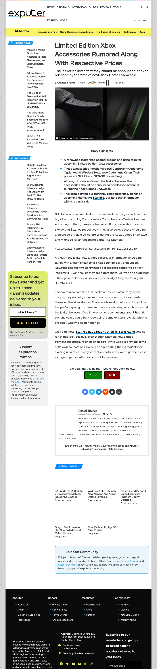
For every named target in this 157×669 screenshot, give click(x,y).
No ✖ (112, 375)
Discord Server (66, 564)
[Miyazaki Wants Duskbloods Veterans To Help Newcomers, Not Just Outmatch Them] (16, 53)
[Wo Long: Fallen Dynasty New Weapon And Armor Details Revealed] (102, 480)
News (50, 7)
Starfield (98, 197)
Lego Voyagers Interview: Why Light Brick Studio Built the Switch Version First (37, 254)
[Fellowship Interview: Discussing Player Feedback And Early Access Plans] (16, 208)
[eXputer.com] (27, 14)
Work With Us (128, 619)
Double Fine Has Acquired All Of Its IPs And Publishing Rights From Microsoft (37, 171)
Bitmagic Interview (47, 32)
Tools (117, 7)
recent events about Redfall (125, 312)
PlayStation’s (129, 32)
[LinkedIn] (99, 392)
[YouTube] (80, 664)
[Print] (119, 392)
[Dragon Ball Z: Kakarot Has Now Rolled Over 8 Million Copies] (69, 516)
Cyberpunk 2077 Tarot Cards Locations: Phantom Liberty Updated (133, 495)
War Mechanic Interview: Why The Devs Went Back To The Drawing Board (35, 191)
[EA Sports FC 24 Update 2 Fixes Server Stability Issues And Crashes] (69, 480)
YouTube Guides (130, 614)
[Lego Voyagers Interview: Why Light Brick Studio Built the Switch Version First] (16, 251)
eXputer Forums (130, 560)
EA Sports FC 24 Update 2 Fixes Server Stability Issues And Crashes (69, 493)
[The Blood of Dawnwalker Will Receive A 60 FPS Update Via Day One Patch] (16, 97)
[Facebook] (85, 392)
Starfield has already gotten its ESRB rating (105, 331)
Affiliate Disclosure (62, 619)
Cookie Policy (59, 609)
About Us (23, 604)
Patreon (90, 614)
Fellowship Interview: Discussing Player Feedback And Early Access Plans (37, 211)
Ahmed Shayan (65, 82)
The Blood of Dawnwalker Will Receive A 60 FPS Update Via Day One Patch (37, 99)
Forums (52, 20)
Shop (89, 609)
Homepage (24, 619)
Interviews (79, 7)
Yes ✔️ (93, 375)
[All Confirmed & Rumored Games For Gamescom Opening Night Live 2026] (16, 77)
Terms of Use (59, 614)
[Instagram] (86, 664)
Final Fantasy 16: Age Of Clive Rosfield (102, 528)
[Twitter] (92, 392)
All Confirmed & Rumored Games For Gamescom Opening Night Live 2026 (36, 79)
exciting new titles (67, 352)
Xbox (142, 32)
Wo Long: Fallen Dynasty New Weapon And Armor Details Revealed (102, 493)
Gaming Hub (93, 604)
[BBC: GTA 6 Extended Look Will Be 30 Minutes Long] (16, 140)
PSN (65, 438)
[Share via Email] (112, 392)
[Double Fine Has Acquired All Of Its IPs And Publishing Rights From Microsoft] (16, 169)
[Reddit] (105, 392)
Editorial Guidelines (29, 614)
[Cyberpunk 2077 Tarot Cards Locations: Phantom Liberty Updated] (135, 480)
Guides (93, 7)
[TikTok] (92, 664)
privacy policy (16, 335)
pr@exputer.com (72, 648)
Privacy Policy (59, 604)
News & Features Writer (89, 414)
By (56, 82)
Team (21, 609)
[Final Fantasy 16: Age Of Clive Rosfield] (102, 516)
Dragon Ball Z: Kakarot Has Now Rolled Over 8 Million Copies (68, 530)
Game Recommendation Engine (77, 32)
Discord (125, 609)
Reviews (105, 7)
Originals (63, 7)
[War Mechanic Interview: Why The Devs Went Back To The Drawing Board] (16, 188)
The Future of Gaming (108, 32)
